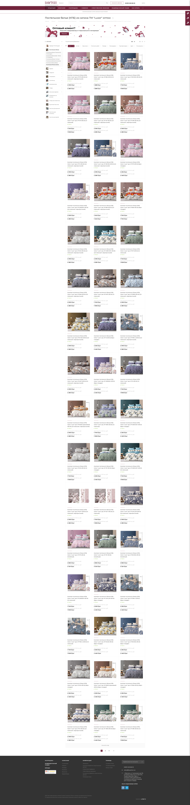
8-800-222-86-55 (130, 3)
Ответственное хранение (89, 771)
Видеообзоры (65, 773)
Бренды (47, 768)
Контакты (64, 769)
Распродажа (49, 760)
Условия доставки (110, 765)
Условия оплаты (110, 763)
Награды (64, 767)
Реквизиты (85, 763)
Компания (65, 760)
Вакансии (64, 771)
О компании (65, 763)
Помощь (108, 760)
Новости (64, 765)
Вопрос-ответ (109, 767)
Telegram (126, 787)
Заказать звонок (117, 3)
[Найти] (107, 3)
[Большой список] (134, 41)
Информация (87, 760)
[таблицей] (145, 41)
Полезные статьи (87, 776)
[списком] (142, 41)
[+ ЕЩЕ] (143, 8)
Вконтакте (123, 787)
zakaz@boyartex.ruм (129, 770)
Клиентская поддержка (89, 769)
